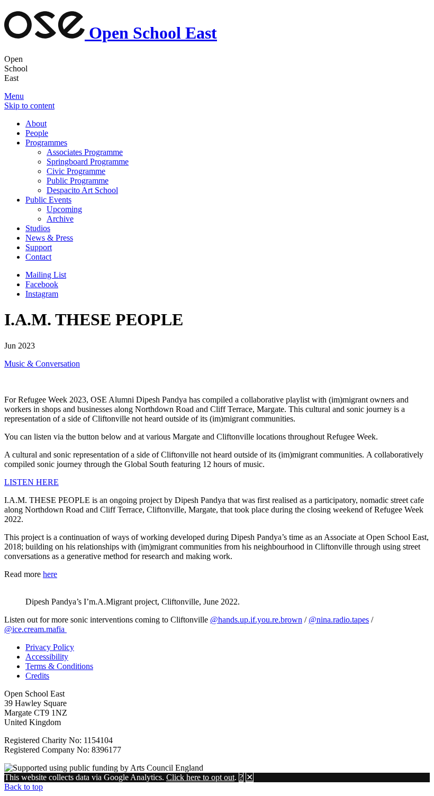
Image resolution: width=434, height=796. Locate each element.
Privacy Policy (49, 647)
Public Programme (77, 180)
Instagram (41, 293)
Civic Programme (76, 171)
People (36, 133)
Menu (14, 96)
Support (38, 247)
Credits (37, 675)
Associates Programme (85, 152)
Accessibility (46, 656)
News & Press (49, 237)
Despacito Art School (82, 190)
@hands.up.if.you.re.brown (256, 619)
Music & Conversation (42, 363)
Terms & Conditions (59, 666)
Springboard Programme (88, 161)
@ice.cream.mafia (35, 629)
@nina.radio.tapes (339, 619)
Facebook (41, 284)
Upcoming (64, 209)
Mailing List (45, 274)
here (50, 574)
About (36, 123)
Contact (38, 256)
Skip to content (29, 105)
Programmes (46, 142)
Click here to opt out (200, 777)
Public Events (48, 199)
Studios (37, 228)
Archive (60, 218)
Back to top (23, 786)
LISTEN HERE (31, 482)
